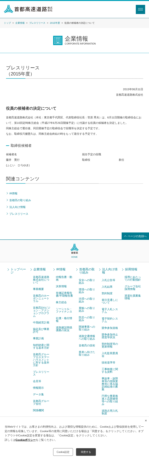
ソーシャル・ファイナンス (64, 310)
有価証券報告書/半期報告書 (64, 294)
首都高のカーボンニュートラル (41, 298)
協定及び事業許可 (41, 330)
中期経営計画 (41, 322)
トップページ (18, 271)
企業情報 (20, 22)
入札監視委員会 (110, 354)
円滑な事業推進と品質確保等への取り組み (110, 400)
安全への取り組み (87, 281)
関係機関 (38, 410)
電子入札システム (110, 311)
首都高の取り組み (87, 271)
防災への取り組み (87, 319)
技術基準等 (108, 362)
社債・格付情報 (64, 319)
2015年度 (55, 23)
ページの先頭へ (137, 236)
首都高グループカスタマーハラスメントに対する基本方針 (41, 360)
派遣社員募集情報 (133, 297)
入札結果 (107, 286)
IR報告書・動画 (64, 278)
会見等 (37, 381)
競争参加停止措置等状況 (110, 336)
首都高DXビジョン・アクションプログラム (41, 311)
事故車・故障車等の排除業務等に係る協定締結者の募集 (110, 384)
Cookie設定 (63, 452)
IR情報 (61, 269)
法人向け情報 (110, 271)
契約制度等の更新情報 (110, 345)
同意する (86, 452)
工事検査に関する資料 (110, 370)
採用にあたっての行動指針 (133, 278)
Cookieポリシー (26, 439)
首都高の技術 (87, 345)
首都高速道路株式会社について (41, 279)
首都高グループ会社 (41, 402)
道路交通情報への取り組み (87, 337)
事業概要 (38, 289)
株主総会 (61, 302)
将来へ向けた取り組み (87, 353)
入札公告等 (108, 280)
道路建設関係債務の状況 (64, 329)
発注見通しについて (110, 301)
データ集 (38, 394)
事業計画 (38, 338)
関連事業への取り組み (87, 328)
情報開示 (38, 387)
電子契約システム (110, 320)
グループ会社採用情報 (133, 288)
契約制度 (107, 293)
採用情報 (131, 269)
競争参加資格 (110, 327)
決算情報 (61, 286)
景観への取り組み (87, 309)
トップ (7, 22)
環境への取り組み (87, 291)
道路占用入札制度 (110, 412)
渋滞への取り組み (87, 300)
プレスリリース (37, 23)
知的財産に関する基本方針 (41, 346)
